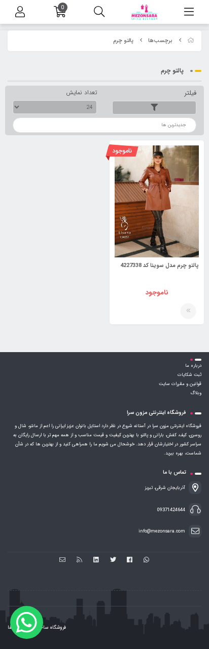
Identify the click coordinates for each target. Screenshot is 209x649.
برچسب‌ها (160, 40)
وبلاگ (195, 393)
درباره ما (193, 365)
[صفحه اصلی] (191, 40)
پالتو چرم (123, 40)
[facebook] (129, 560)
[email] (62, 560)
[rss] (79, 560)
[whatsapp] (146, 560)
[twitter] (113, 560)
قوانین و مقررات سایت (180, 384)
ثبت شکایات (189, 374)
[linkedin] (96, 560)
